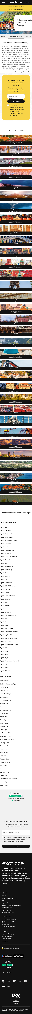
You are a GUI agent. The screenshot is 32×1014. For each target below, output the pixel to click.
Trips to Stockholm (5, 641)
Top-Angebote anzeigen (16, 9)
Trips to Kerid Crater (6, 582)
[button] (16, 101)
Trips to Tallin (4, 648)
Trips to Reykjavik (5, 612)
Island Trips (3, 716)
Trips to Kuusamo (5, 599)
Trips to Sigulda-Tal (6, 635)
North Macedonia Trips (7, 739)
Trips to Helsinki (5, 573)
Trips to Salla (4, 625)
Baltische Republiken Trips (8, 684)
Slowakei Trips (4, 769)
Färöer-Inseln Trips (5, 700)
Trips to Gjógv (4, 563)
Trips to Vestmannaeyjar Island (9, 661)
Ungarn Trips (4, 785)
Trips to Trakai (4, 654)
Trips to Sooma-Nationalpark (8, 638)
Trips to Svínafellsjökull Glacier (9, 644)
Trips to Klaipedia (5, 589)
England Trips (4, 697)
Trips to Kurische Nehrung (8, 595)
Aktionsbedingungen (7, 907)
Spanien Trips (4, 775)
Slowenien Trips (4, 772)
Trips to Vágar (4, 657)
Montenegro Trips (5, 736)
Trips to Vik (3, 664)
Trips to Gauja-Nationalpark (8, 556)
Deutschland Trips (5, 694)
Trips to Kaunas (4, 579)
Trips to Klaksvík (5, 592)
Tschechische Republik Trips (8, 778)
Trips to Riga (3, 618)
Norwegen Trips (4, 742)
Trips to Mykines (5, 605)
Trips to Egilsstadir (5, 543)
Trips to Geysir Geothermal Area (10, 560)
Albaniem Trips (4, 680)
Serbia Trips (3, 765)
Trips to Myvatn (4, 609)
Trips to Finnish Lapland (7, 550)
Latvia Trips (3, 729)
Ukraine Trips (4, 782)
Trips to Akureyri (5, 527)
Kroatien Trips (4, 726)
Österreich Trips (5, 746)
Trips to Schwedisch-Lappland (9, 631)
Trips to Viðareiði (5, 671)
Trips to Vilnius (4, 667)
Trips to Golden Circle (6, 566)
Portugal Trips (4, 752)
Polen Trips (3, 749)
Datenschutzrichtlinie (16, 107)
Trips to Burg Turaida (6, 534)
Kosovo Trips (4, 723)
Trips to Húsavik (5, 576)
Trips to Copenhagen (6, 537)
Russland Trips (4, 759)
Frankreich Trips (5, 707)
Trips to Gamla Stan (6, 553)
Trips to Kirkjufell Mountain (8, 586)
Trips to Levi (3, 602)
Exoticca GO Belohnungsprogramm (11, 905)
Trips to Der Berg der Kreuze (8, 540)
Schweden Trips (5, 762)
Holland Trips (4, 713)
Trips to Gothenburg (6, 569)
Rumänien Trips (4, 755)
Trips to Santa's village (6, 628)
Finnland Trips (4, 703)
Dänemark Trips (5, 690)
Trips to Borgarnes (5, 530)
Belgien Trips (4, 687)
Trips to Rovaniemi (5, 622)
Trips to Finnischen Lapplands (9, 547)
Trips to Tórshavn (5, 651)
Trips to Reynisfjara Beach (8, 615)
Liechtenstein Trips (5, 733)
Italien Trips (3, 720)
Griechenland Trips (5, 710)
